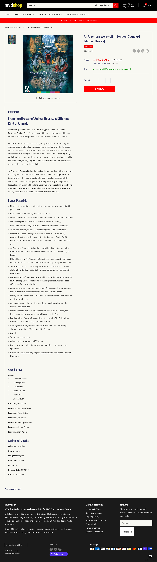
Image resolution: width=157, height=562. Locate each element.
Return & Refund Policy (96, 520)
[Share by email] (147, 51)
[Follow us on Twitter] (55, 549)
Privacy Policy (91, 524)
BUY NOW (99, 88)
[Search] (115, 5)
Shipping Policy (92, 516)
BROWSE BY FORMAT (23, 14)
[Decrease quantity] (95, 80)
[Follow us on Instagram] (59, 549)
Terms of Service (93, 528)
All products (16, 27)
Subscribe (127, 532)
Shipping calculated (101, 63)
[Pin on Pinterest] (138, 51)
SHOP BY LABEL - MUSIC (76, 14)
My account (128, 6)
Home (7, 27)
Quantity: (88, 80)
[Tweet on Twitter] (142, 51)
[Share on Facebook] (134, 51)
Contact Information (94, 531)
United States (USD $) (14, 545)
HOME (7, 14)
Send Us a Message (94, 513)
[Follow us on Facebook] (51, 549)
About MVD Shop (93, 509)
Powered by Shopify (12, 554)
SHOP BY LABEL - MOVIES (49, 14)
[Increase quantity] (108, 80)
